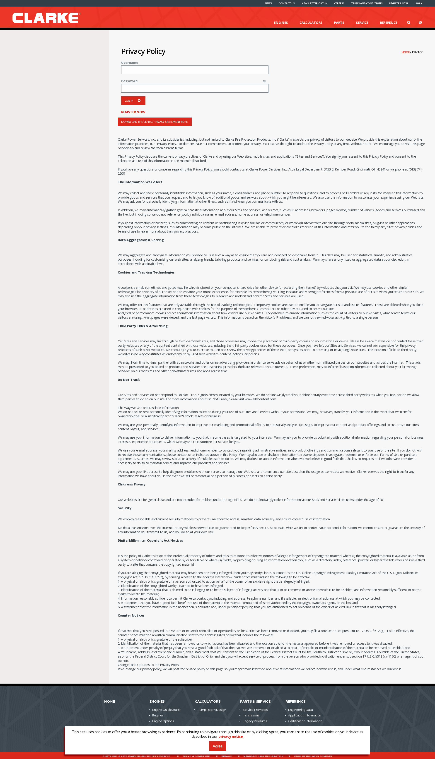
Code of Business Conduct (313, 756)
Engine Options (163, 721)
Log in (129, 101)
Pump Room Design (212, 709)
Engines (281, 22)
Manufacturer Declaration (263, 756)
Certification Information (305, 721)
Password (129, 81)
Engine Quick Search (166, 709)
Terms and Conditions (366, 3)
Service (362, 22)
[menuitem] (268, 3)
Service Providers (255, 709)
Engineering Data (300, 709)
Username (129, 62)
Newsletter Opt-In (314, 3)
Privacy (226, 756)
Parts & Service (255, 701)
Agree (217, 746)
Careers (339, 3)
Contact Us (287, 3)
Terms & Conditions (196, 756)
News (268, 3)
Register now (398, 3)
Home (406, 52)
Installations (251, 715)
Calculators (311, 22)
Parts (339, 22)
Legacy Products (255, 721)
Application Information (304, 715)
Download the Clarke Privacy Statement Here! (154, 122)
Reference (388, 22)
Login (419, 3)
